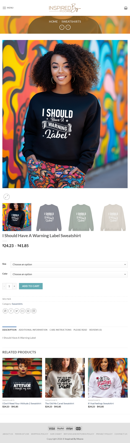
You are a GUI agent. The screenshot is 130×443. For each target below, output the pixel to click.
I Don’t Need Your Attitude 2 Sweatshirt (21, 403)
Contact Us (121, 434)
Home (53, 21)
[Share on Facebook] (11, 311)
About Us (8, 434)
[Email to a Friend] (22, 311)
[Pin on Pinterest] (28, 311)
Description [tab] (9, 330)
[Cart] (126, 7)
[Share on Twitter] (16, 311)
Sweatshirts (71, 21)
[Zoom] (6, 197)
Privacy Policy (104, 434)
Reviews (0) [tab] (95, 330)
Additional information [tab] (33, 330)
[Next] (121, 120)
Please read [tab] (80, 330)
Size (4, 264)
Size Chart (56, 434)
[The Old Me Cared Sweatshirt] (65, 377)
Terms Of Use (22, 434)
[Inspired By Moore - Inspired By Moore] (65, 7)
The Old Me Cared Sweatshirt (59, 403)
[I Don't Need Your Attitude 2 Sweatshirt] (22, 377)
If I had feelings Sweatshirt (101, 403)
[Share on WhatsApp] (5, 311)
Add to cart (31, 286)
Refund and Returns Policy (79, 434)
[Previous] (9, 120)
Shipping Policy (39, 434)
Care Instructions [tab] (60, 330)
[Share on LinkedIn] (33, 311)
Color (4, 274)
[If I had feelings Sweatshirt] (108, 377)
